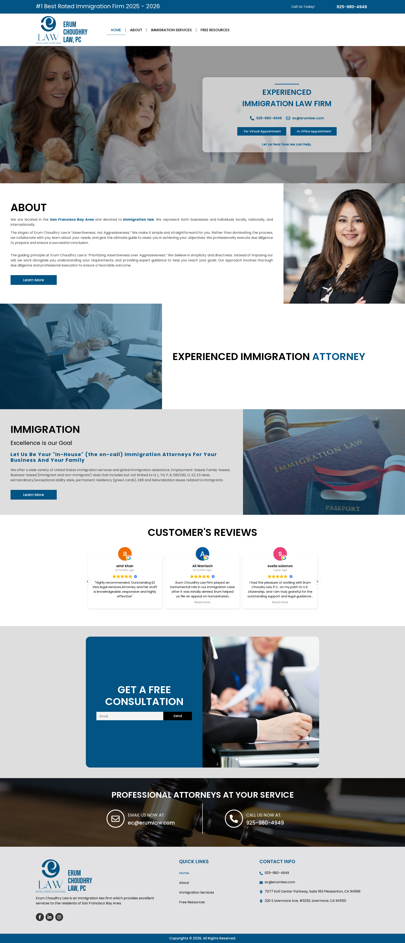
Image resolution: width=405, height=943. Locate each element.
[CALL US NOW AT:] (234, 819)
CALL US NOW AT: (263, 815)
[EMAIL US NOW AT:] (116, 819)
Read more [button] (125, 602)
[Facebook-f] (40, 917)
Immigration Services (171, 30)
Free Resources (215, 30)
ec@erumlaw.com (151, 822)
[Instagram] (59, 917)
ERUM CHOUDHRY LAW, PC (75, 32)
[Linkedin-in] (50, 917)
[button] (317, 581)
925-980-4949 (265, 822)
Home (116, 30)
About (136, 30)
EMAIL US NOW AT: (146, 815)
